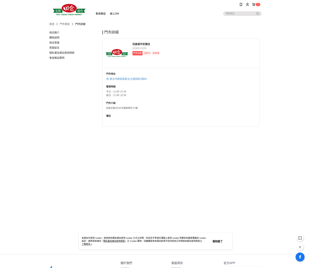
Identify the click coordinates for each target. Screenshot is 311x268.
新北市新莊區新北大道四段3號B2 (128, 78)
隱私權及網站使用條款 (114, 241)
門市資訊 (65, 24)
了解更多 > (87, 244)
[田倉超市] (69, 9)
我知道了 (218, 241)
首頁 (51, 24)
